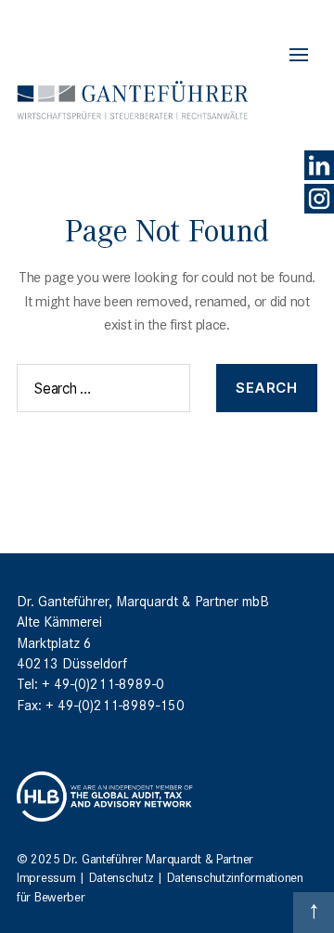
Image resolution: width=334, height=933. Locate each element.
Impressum (46, 876)
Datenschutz (121, 876)
